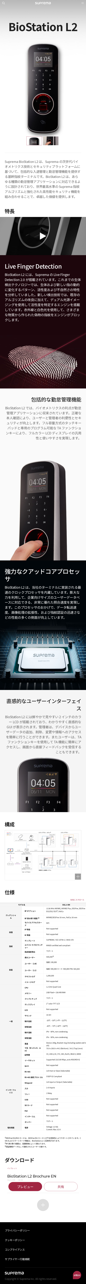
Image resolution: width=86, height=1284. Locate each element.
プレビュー (25, 1186)
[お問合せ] (77, 1275)
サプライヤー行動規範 (17, 1259)
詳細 (43, 1205)
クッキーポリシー (15, 1240)
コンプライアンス (15, 1249)
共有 (61, 1186)
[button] (34, 140)
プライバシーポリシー (17, 1230)
